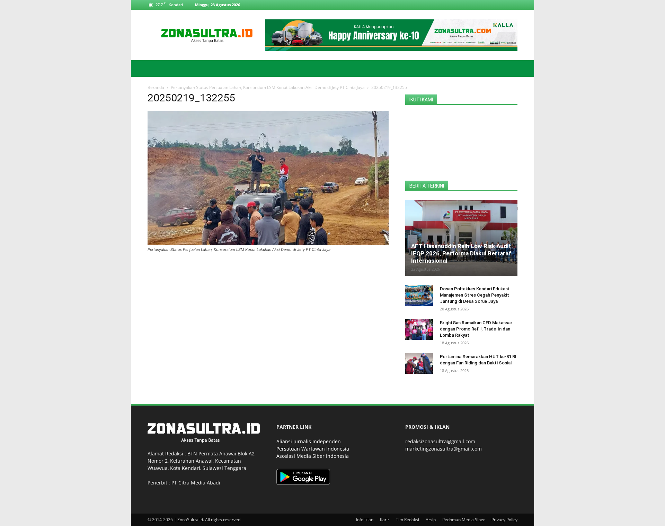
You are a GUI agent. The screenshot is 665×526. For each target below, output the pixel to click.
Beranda (156, 87)
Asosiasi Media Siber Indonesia (312, 456)
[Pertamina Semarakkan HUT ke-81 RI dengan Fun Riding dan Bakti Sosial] (419, 363)
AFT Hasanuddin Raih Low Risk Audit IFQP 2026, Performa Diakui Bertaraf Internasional (461, 253)
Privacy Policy (504, 520)
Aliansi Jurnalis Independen (308, 441)
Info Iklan (364, 520)
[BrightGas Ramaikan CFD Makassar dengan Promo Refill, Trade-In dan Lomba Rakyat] (419, 329)
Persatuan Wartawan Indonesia (312, 448)
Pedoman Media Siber (463, 520)
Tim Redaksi (407, 520)
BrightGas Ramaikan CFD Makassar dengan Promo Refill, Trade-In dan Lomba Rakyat (476, 329)
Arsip (431, 520)
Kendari (191, 468)
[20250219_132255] (268, 243)
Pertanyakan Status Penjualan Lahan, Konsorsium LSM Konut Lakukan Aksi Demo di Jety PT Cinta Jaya (268, 87)
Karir (384, 520)
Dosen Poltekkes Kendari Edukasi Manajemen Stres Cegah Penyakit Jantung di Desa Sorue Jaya (474, 295)
